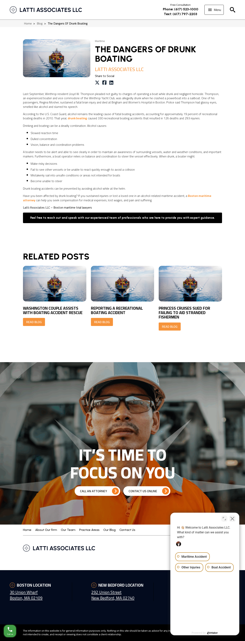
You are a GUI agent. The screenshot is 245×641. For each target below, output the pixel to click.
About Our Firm (46, 530)
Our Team (68, 530)
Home (28, 23)
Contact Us (127, 530)
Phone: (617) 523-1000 (180, 9)
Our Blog (109, 530)
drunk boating (77, 118)
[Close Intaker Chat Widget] (232, 519)
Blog (40, 23)
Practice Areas (89, 530)
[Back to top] (235, 38)
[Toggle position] (224, 519)
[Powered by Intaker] (212, 633)
